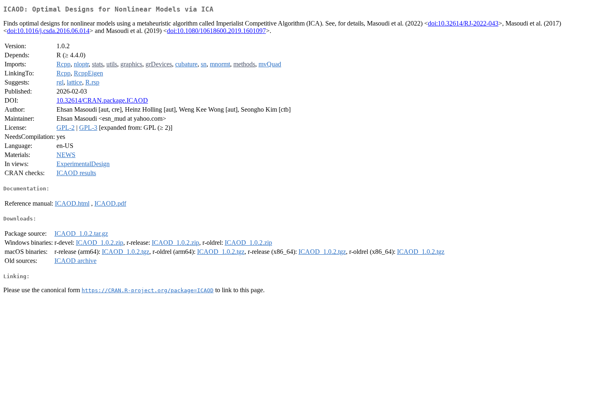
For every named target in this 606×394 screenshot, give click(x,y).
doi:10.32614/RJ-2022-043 (463, 23)
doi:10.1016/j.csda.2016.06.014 (48, 30)
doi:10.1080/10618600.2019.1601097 (216, 30)
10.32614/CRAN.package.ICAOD (102, 100)
